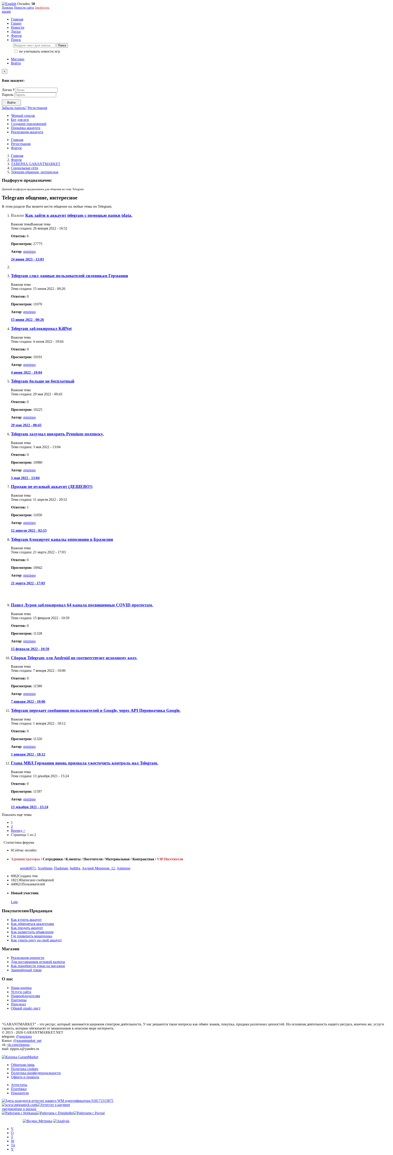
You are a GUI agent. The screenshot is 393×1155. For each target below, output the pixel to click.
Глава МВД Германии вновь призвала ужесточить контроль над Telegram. (84, 763)
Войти (16, 63)
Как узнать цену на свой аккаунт (36, 940)
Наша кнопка (21, 988)
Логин (8, 90)
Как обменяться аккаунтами (32, 924)
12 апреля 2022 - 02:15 (29, 530)
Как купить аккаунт (26, 920)
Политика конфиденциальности (36, 1073)
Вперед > (18, 831)
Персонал (18, 1004)
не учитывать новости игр (39, 51)
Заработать (42, 7)
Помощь (7, 7)
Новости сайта (24, 7)
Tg (13, 1145)
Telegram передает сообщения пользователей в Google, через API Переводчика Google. (96, 710)
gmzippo (29, 251)
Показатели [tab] (20, 1093)
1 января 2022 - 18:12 (28, 754)
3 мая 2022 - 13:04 (25, 478)
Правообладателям (25, 996)
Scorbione (45, 868)
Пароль (7, 95)
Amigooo (123, 868)
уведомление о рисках (19, 1109)
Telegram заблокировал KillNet (41, 328)
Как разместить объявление (32, 932)
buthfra (75, 868)
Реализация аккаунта (27, 132)
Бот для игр (20, 120)
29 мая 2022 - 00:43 (26, 425)
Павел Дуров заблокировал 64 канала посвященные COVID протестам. (82, 605)
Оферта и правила (25, 1077)
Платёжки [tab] (19, 1089)
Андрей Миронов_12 (98, 868)
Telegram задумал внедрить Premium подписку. (57, 434)
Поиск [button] (16, 40)
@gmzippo (24, 1036)
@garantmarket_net (27, 1041)
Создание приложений (28, 124)
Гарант (16, 23)
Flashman (61, 868)
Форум (16, 36)
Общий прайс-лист (25, 1008)
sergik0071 (28, 868)
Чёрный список (23, 116)
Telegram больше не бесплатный (42, 381)
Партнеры (19, 1000)
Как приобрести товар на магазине (38, 966)
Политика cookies (24, 1069)
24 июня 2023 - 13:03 (27, 259)
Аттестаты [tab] (19, 1085)
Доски (16, 31)
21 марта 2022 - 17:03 (28, 583)
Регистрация (37, 108)
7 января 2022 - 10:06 (28, 701)
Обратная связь (23, 1065)
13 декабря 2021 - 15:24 (29, 807)
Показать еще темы (17, 815)
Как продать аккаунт (27, 928)
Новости (17, 27)
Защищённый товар (26, 970)
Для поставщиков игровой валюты (38, 962)
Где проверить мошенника (31, 936)
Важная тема (40, 224)
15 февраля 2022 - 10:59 (30, 649)
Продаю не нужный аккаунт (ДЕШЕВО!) (51, 486)
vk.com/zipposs (18, 1045)
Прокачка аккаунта (25, 128)
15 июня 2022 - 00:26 (27, 320)
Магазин (17, 59)
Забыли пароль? (14, 108)
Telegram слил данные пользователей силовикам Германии (69, 275)
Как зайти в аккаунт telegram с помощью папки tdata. (78, 215)
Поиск (62, 45)
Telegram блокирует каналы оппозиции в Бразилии (62, 539)
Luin (14, 902)
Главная (17, 19)
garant (6, 11)
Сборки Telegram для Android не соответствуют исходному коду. (74, 657)
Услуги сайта (21, 992)
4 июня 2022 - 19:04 (26, 372)
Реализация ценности (27, 958)
